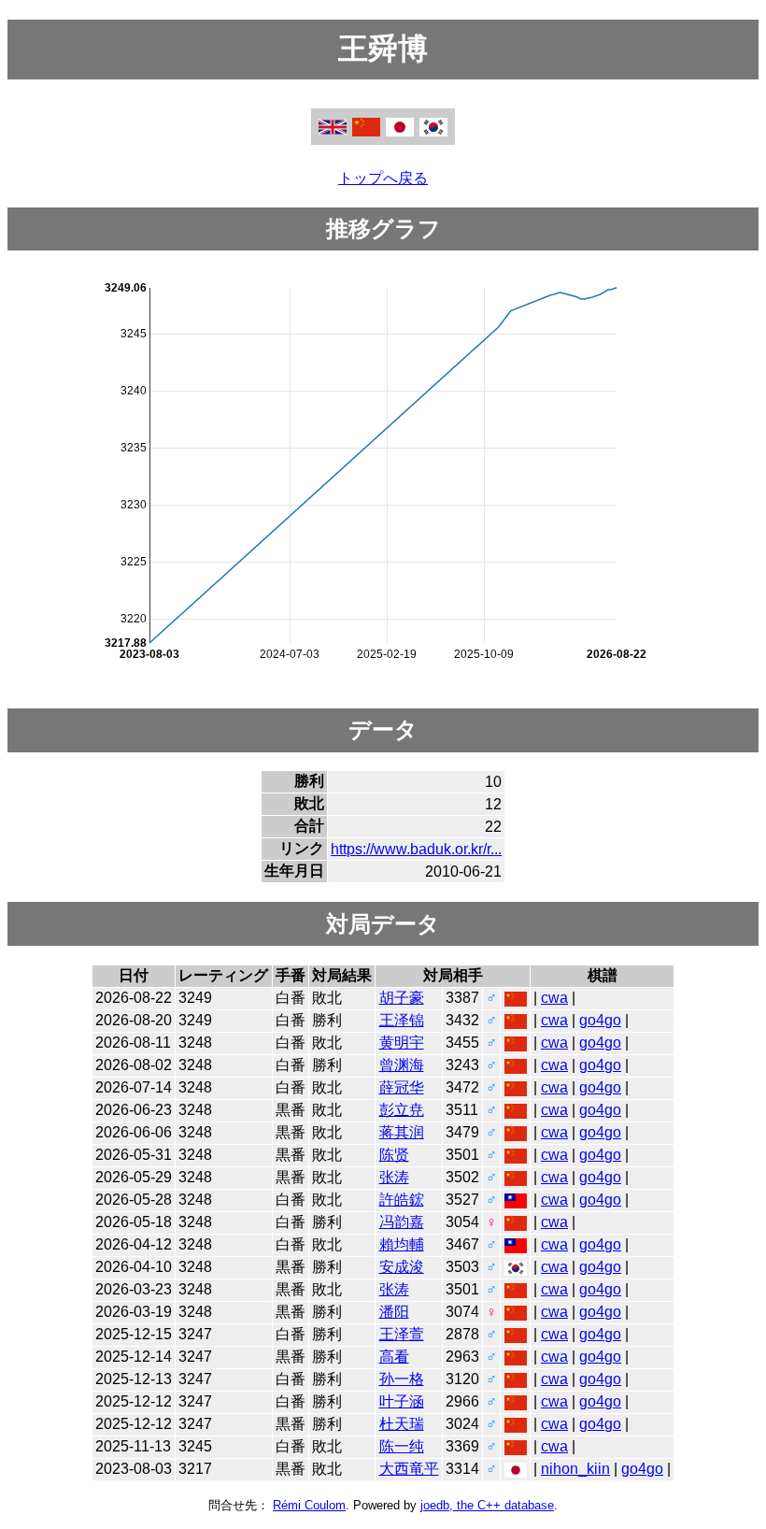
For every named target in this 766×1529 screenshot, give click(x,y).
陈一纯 (401, 1446)
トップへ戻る (383, 178)
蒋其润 (401, 1132)
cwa (554, 998)
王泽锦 (401, 1020)
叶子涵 (401, 1401)
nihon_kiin (575, 1469)
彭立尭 (401, 1110)
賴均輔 (401, 1244)
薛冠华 (401, 1087)
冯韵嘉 (401, 1222)
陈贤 (394, 1155)
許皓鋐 (401, 1199)
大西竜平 (409, 1469)
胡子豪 (401, 998)
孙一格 (401, 1379)
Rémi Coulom (309, 1505)
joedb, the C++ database (487, 1505)
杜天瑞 (401, 1424)
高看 (394, 1357)
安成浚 (401, 1267)
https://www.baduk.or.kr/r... (416, 849)
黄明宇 (401, 1042)
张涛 (394, 1177)
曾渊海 (401, 1065)
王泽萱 (401, 1334)
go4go (600, 1020)
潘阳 (394, 1312)
